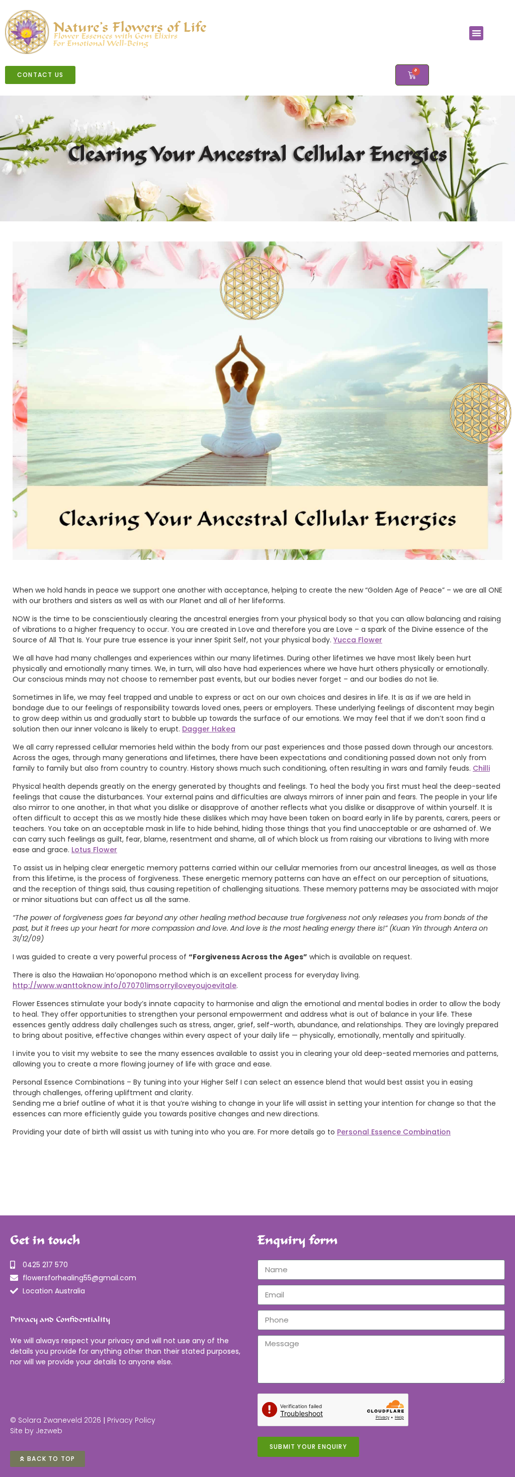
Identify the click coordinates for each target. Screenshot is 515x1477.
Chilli (481, 768)
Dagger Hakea (208, 729)
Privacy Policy (131, 1420)
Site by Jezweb (36, 1431)
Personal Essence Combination (394, 1132)
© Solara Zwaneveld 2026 (55, 1420)
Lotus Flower (94, 850)
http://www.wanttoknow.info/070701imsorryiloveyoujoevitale (124, 985)
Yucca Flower (357, 640)
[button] (476, 33)
